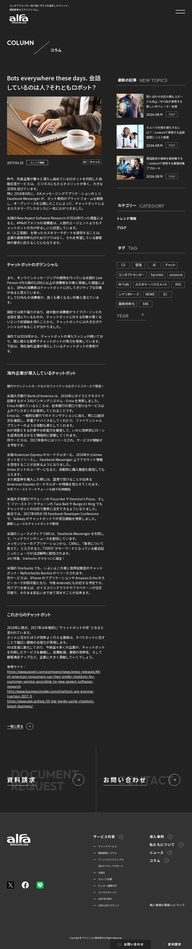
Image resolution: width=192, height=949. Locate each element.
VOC (178, 284)
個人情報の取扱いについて (167, 905)
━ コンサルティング (105, 892)
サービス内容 (104, 836)
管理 (138, 264)
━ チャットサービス (105, 846)
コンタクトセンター (131, 274)
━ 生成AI (99, 872)
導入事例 (157, 836)
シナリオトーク (128, 294)
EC (165, 294)
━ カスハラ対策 (102, 879)
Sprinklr (157, 274)
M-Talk (123, 284)
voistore (176, 274)
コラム (155, 860)
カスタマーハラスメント (151, 284)
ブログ (171, 114)
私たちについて (162, 844)
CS (123, 264)
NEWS (150, 294)
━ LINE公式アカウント (106, 905)
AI (85, 162)
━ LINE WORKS (102, 898)
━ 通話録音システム (105, 853)
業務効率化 (126, 303)
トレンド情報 (37, 162)
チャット (95, 162)
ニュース (157, 852)
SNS (146, 303)
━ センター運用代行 (105, 885)
